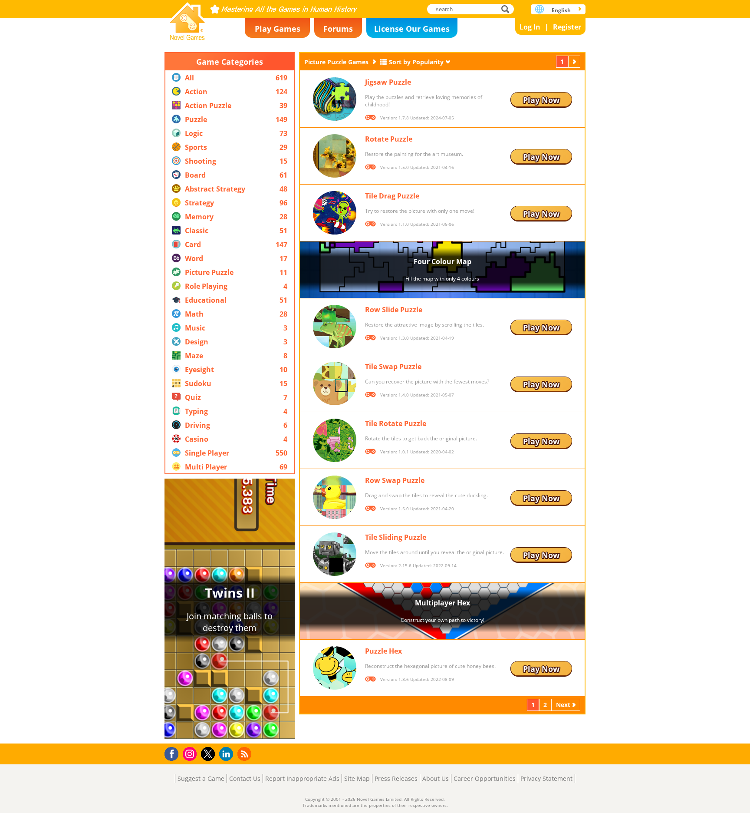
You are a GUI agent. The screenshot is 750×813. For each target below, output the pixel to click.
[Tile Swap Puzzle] (334, 383)
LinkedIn (227, 754)
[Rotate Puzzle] (334, 156)
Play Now (541, 100)
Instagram (191, 753)
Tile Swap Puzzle (393, 366)
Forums (338, 28)
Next (575, 61)
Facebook (173, 753)
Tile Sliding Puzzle (395, 537)
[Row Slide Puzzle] (334, 326)
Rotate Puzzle (388, 139)
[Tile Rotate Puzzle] (334, 440)
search (507, 9)
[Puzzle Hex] (334, 668)
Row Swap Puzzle (394, 480)
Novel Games (187, 18)
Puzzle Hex (383, 651)
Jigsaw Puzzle (388, 82)
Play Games (277, 28)
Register (567, 27)
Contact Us (244, 778)
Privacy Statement (546, 778)
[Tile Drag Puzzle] (334, 213)
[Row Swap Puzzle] (334, 497)
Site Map (357, 778)
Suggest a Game (201, 778)
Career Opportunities (485, 778)
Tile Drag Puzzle (392, 196)
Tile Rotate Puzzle (395, 423)
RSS (245, 753)
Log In (530, 27)
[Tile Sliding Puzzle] (334, 554)
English (561, 10)
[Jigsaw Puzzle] (334, 99)
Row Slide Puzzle (393, 309)
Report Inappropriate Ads (302, 778)
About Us (435, 778)
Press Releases (396, 778)
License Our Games (412, 28)
